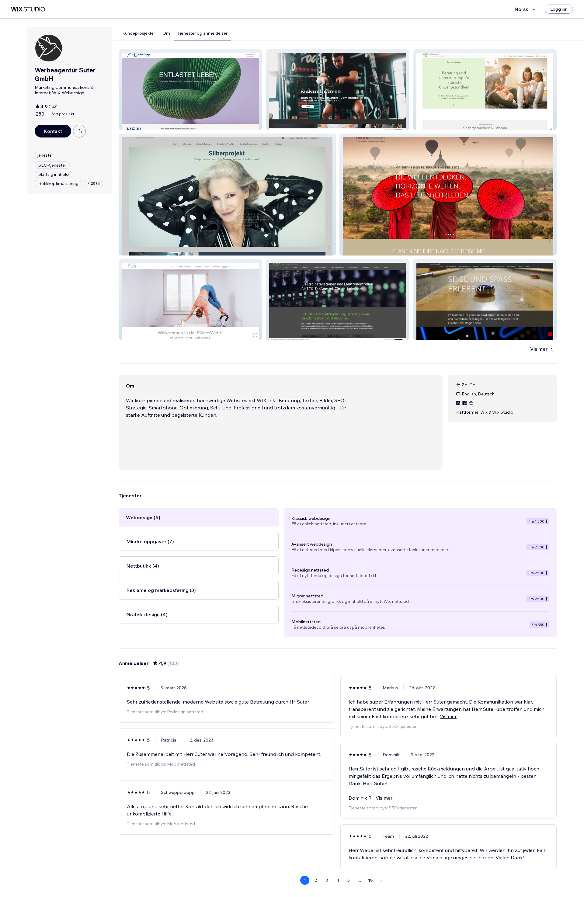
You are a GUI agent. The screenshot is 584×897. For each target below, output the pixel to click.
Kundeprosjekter (138, 33)
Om (166, 33)
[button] (190, 89)
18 (370, 880)
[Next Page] (381, 880)
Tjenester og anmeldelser (202, 33)
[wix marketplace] (28, 9)
